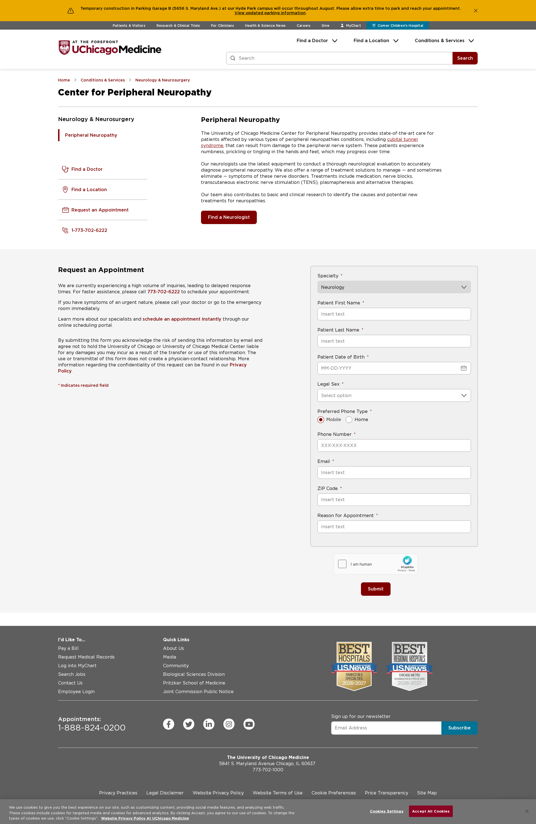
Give (325, 25)
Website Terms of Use (278, 793)
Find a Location (371, 40)
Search (465, 58)
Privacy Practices (118, 793)
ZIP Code (327, 488)
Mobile (333, 419)
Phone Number (334, 434)
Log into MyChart (77, 665)
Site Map (427, 793)
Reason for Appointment (345, 515)
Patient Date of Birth (341, 357)
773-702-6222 (163, 291)
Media (169, 657)
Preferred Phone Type (342, 411)
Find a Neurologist (229, 217)
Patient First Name (338, 303)
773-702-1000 (268, 769)
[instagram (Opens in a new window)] (228, 724)
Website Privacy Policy (218, 793)
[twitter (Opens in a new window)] (188, 724)
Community (176, 665)
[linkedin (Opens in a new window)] (208, 724)
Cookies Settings (386, 811)
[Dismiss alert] (475, 10)
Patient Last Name (338, 330)
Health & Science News (265, 25)
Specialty (327, 275)
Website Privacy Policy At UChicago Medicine (145, 818)
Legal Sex (328, 384)
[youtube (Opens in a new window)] (249, 724)
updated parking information (276, 13)
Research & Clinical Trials (178, 25)
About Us (173, 648)
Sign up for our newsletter (361, 716)
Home (361, 419)
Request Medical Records (86, 657)
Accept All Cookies (430, 811)
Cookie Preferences (334, 793)
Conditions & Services (440, 40)
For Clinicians (222, 25)
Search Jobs (71, 674)
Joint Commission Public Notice (198, 691)
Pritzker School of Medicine (194, 683)
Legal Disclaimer (165, 793)
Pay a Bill (68, 648)
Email (323, 461)
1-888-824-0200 (92, 724)
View (240, 13)
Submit (376, 589)
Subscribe (459, 727)
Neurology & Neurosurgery (96, 119)
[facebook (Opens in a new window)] (168, 724)
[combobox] (321, 395)
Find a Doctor (312, 40)
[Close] (527, 811)
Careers (303, 25)
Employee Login (76, 691)
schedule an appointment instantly (181, 319)
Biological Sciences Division (194, 674)
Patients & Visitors (129, 25)
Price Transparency (386, 793)
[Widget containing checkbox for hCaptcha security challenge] (376, 564)
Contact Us (70, 683)
